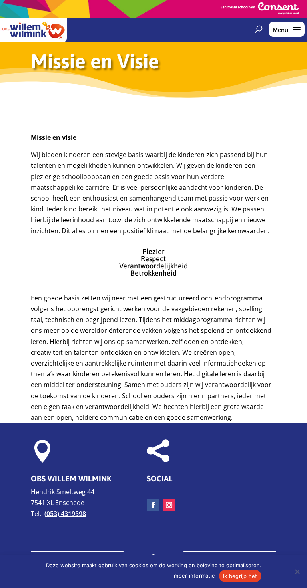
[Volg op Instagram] (169, 505)
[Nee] (297, 572)
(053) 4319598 (65, 513)
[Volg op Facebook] (153, 505)
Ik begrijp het (240, 576)
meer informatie (194, 575)
